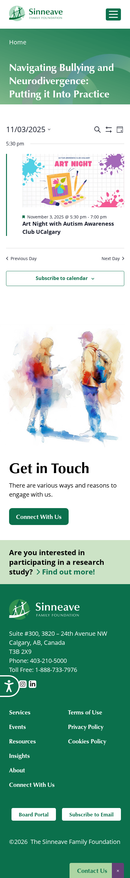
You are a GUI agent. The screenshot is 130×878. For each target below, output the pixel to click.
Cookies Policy (87, 741)
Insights (19, 755)
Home (17, 42)
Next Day (111, 258)
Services (20, 712)
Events (17, 726)
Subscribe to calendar (62, 278)
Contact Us (92, 870)
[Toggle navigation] (113, 14)
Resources (22, 741)
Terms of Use (85, 712)
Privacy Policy (85, 726)
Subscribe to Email (91, 814)
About (17, 770)
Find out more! (68, 572)
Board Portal (34, 814)
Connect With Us (39, 516)
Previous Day (24, 258)
